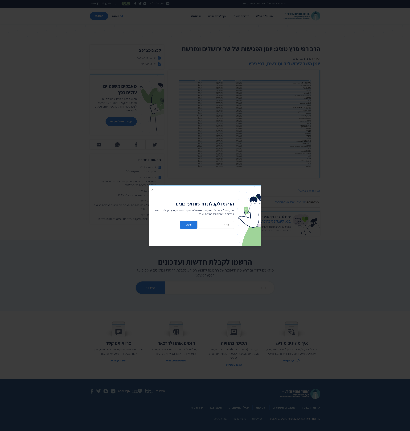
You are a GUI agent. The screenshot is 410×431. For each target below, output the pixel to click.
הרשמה (188, 224)
